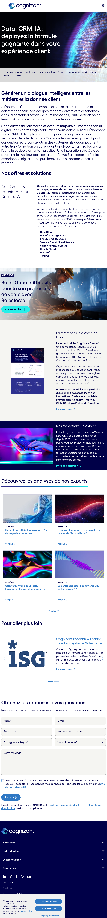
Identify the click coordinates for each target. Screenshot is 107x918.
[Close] (61, 897)
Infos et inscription (67, 465)
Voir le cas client (14, 309)
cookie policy (26, 911)
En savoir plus (64, 409)
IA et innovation (12, 859)
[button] (103, 5)
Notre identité (11, 851)
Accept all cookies (48, 901)
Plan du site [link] (8, 882)
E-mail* (61, 720)
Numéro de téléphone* (70, 731)
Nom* (7, 720)
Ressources (9, 868)
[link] (24, 6)
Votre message (12, 752)
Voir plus (9, 544)
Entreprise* (10, 731)
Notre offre (9, 842)
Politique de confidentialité (64, 805)
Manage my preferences (48, 915)
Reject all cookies (48, 909)
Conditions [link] (7, 888)
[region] (32, 906)
